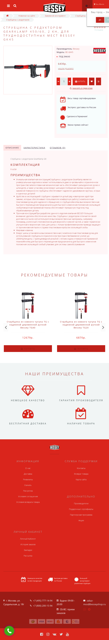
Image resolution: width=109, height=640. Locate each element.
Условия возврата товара (28, 502)
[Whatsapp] (84, 609)
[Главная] (7, 15)
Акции (81, 520)
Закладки (28, 550)
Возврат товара (81, 473)
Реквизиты (28, 479)
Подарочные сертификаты (81, 509)
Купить (81, 81)
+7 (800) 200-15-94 (42, 605)
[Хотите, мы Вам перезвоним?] (9, 630)
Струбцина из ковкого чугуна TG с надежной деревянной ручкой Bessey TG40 (28, 324)
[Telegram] (89, 609)
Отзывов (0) (57, 147)
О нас (28, 468)
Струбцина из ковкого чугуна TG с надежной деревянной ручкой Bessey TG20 (81, 324)
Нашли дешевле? (66, 68)
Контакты (81, 468)
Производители (81, 503)
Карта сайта (81, 479)
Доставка (28, 473)
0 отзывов (99, 30)
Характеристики (34, 147)
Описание (12, 147)
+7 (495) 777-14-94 (42, 600)
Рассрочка (28, 490)
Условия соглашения (28, 496)
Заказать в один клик (82, 88)
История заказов (27, 544)
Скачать (28, 485)
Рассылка (28, 555)
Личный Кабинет (28, 538)
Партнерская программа (81, 514)
